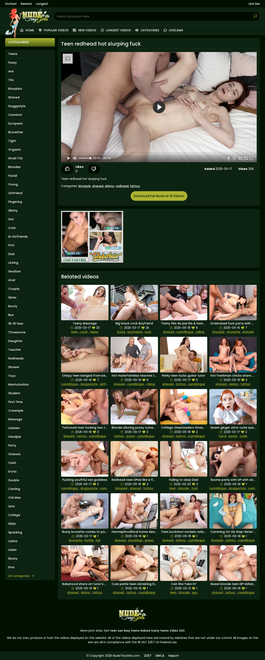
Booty (12, 306)
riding (200, 332)
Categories (149, 30)
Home (29, 30)
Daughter (15, 341)
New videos (86, 30)
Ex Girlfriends (18, 237)
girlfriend (106, 384)
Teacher (14, 350)
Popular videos (55, 30)
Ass (11, 71)
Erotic (12, 471)
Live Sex (254, 4)
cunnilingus (184, 332)
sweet (232, 436)
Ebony (12, 558)
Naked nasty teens (154, 631)
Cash (12, 463)
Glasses (14, 454)
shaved (97, 186)
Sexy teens (132, 631)
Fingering (15, 202)
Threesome (16, 332)
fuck (194, 488)
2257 (147, 656)
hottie (88, 540)
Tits (11, 80)
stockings (135, 540)
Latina (12, 541)
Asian (12, 550)
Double (13, 480)
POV (11, 245)
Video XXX (177, 631)
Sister (12, 297)
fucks (121, 332)
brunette (233, 332)
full (98, 540)
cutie (243, 436)
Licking (13, 263)
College (14, 515)
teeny (94, 332)
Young (13, 184)
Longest (42, 4)
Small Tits (15, 158)
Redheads (16, 358)
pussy (130, 436)
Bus (11, 315)
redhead (122, 186)
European (15, 123)
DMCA (159, 656)
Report (174, 656)
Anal (11, 280)
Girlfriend (15, 193)
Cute (12, 228)
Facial (12, 176)
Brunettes (15, 132)
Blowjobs (15, 89)
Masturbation (18, 384)
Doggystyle (16, 106)
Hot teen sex (113, 631)
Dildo (12, 524)
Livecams (175, 30)
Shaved (13, 97)
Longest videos (118, 30)
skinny (109, 186)
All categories (18, 576)
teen (74, 332)
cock (84, 332)
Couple (13, 289)
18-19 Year (15, 324)
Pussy (12, 62)
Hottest (11, 4)
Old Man (14, 498)
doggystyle (89, 384)
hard (222, 436)
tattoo (135, 186)
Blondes (14, 167)
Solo (11, 506)
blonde (183, 488)
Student (14, 393)
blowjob (84, 186)
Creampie (15, 411)
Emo (11, 567)
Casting (14, 489)
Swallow (14, 271)
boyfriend (135, 332)
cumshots (107, 488)
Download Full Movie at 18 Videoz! (159, 196)
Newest (26, 4)
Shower (13, 367)
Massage (15, 419)
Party (12, 445)
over (148, 332)
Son (11, 219)
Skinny (13, 210)
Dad (11, 254)
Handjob (14, 437)
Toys (12, 376)
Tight (12, 141)
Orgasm (14, 149)
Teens (12, 54)
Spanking (15, 532)
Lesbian (14, 428)
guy (195, 592)
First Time (15, 402)
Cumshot (15, 115)
